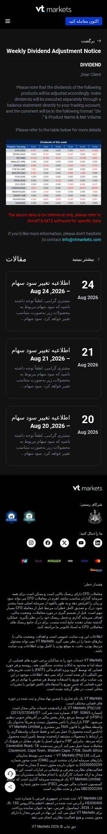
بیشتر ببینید (83, 259)
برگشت (88, 40)
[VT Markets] (53, 9)
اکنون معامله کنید (84, 21)
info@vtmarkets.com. (71, 239)
